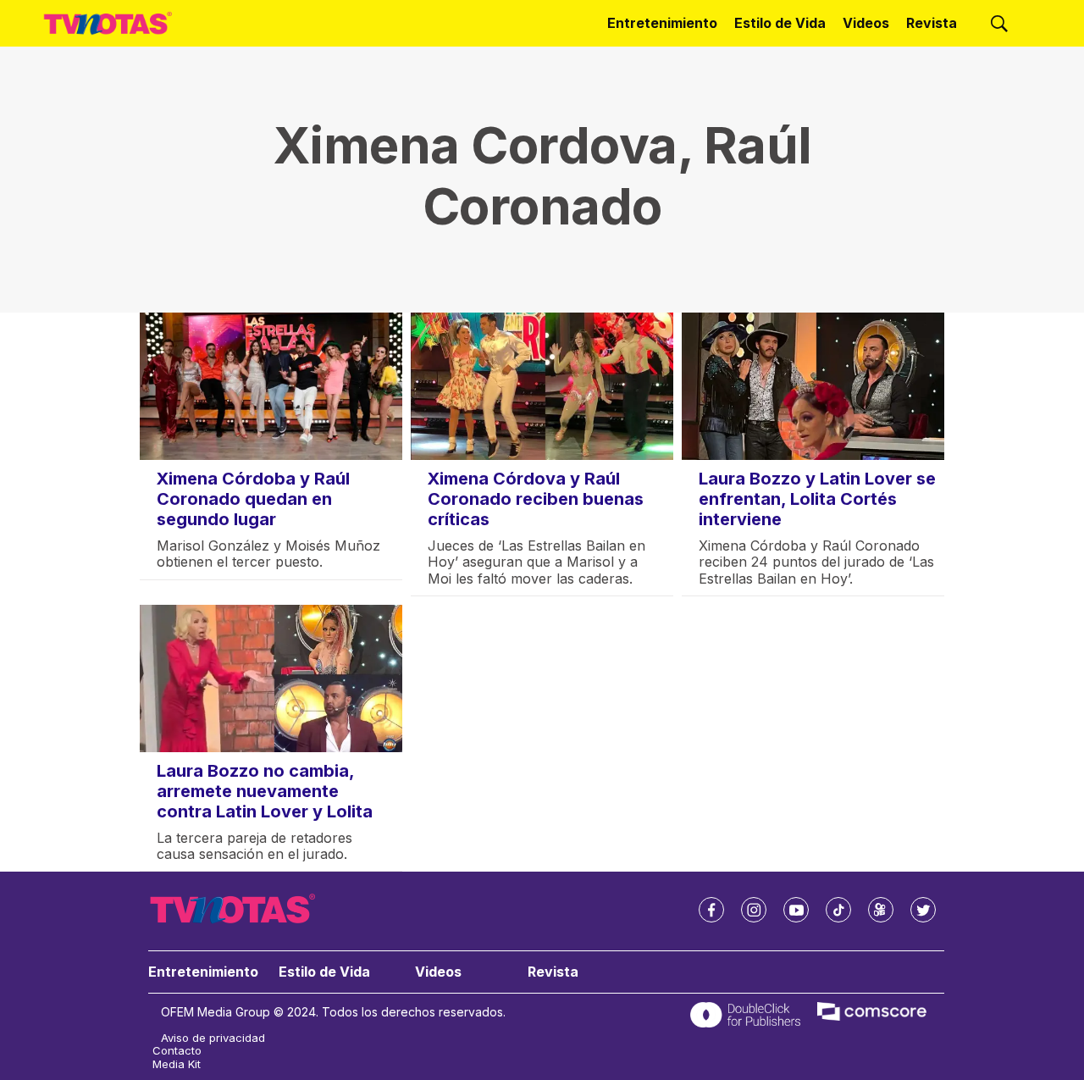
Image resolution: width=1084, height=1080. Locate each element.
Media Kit (176, 1064)
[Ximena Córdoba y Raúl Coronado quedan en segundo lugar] (271, 386)
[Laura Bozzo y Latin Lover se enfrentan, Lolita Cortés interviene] (813, 386)
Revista (931, 22)
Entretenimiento (662, 22)
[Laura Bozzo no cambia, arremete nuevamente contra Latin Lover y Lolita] (271, 678)
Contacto (177, 1050)
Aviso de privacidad (213, 1038)
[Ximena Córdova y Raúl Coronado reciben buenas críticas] (542, 386)
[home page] (108, 23)
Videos (866, 22)
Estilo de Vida (780, 22)
